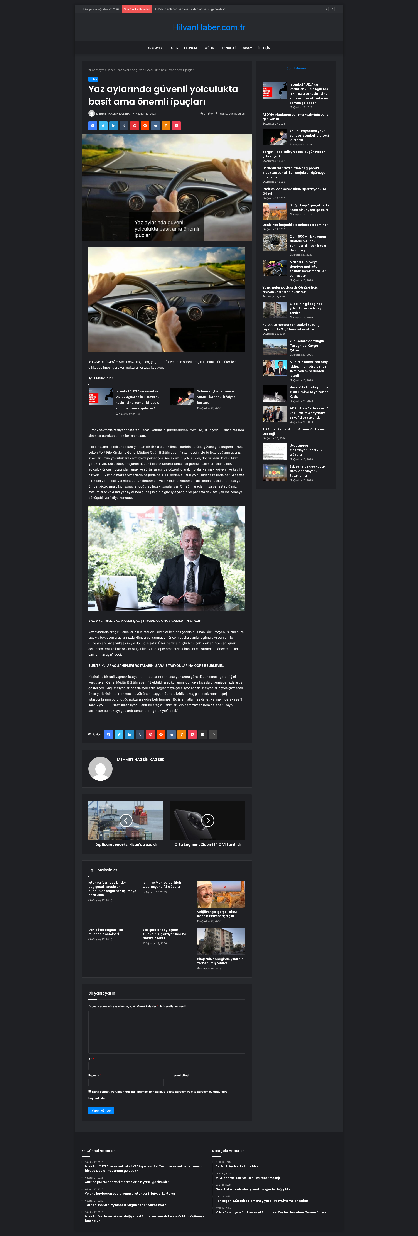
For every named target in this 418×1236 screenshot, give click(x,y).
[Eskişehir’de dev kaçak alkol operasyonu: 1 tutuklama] (275, 472)
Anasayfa (154, 48)
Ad (91, 1059)
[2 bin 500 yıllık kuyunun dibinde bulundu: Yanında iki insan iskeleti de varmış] (275, 242)
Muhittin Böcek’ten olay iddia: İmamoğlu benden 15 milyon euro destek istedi (309, 369)
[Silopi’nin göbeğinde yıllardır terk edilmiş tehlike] (221, 941)
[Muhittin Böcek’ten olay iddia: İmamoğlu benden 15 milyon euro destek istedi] (275, 368)
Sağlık (209, 48)
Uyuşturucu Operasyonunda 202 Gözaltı (306, 450)
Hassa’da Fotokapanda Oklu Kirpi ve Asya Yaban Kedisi (309, 392)
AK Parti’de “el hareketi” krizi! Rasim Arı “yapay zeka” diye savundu (309, 413)
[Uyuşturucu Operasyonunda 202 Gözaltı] (275, 451)
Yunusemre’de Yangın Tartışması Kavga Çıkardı (307, 345)
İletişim (264, 48)
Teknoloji (228, 48)
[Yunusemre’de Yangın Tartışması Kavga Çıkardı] (275, 347)
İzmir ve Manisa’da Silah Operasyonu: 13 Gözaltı (162, 884)
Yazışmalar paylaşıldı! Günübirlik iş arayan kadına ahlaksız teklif (164, 934)
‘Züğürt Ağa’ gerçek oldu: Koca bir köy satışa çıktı (217, 914)
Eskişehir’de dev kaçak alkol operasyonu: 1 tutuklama (307, 471)
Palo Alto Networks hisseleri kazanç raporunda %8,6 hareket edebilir (291, 327)
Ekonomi (191, 48)
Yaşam (247, 48)
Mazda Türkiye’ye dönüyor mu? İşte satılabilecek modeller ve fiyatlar (308, 269)
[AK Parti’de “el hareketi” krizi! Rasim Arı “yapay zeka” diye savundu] (275, 414)
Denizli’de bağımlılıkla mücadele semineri (105, 932)
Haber (173, 48)
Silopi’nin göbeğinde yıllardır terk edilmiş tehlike (220, 961)
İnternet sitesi (179, 1075)
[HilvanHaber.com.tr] (209, 27)
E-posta (94, 1075)
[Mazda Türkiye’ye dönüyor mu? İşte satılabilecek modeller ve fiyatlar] (275, 268)
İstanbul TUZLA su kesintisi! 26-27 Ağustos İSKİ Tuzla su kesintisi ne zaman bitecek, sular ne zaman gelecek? (309, 93)
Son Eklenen (296, 68)
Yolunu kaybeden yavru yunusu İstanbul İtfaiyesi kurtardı (216, 397)
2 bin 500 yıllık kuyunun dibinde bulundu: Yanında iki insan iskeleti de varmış (309, 243)
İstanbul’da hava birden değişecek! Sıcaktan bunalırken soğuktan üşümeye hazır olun (112, 888)
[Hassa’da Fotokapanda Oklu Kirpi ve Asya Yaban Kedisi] (275, 393)
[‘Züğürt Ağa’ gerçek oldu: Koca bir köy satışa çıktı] (221, 894)
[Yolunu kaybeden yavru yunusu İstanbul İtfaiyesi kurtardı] (182, 396)
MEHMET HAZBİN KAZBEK (113, 113)
